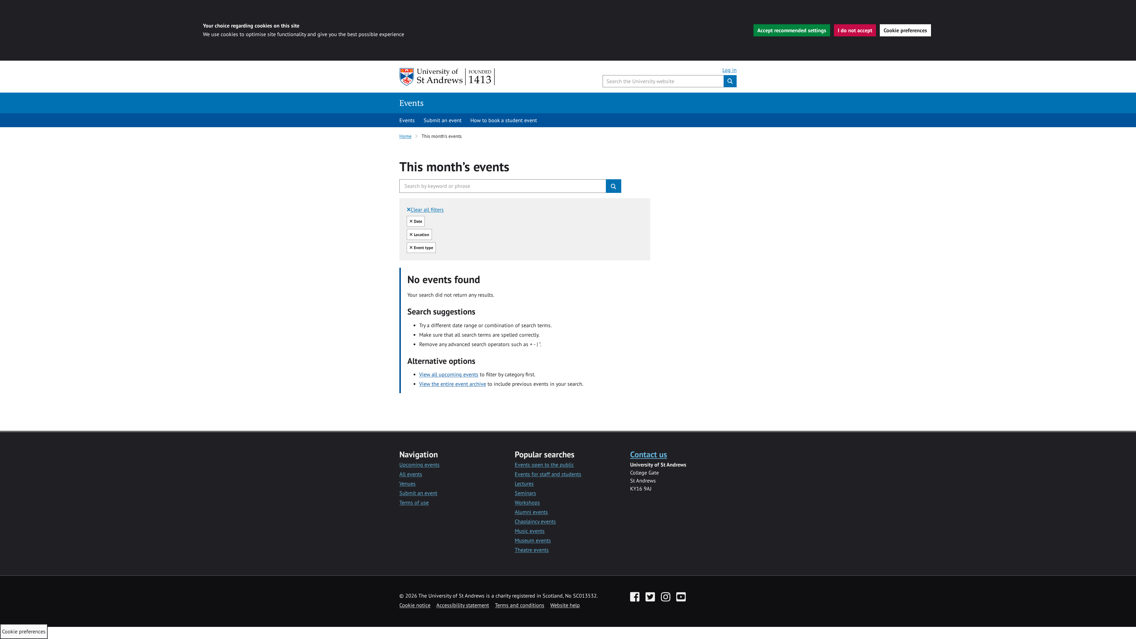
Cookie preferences (905, 30)
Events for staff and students (548, 474)
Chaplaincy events (535, 521)
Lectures (524, 483)
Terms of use (414, 502)
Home (405, 136)
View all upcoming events (448, 374)
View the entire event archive (452, 383)
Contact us (648, 454)
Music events (530, 530)
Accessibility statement (462, 605)
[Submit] (613, 186)
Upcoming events (419, 464)
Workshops (527, 502)
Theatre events (532, 549)
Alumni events (531, 512)
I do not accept (855, 30)
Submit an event (443, 120)
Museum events (533, 540)
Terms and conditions (519, 605)
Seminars (525, 493)
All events (410, 474)
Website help (565, 605)
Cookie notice (414, 605)
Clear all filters (427, 209)
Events (411, 102)
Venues (407, 483)
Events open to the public (544, 464)
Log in (729, 70)
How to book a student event (503, 120)
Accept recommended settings (791, 30)
